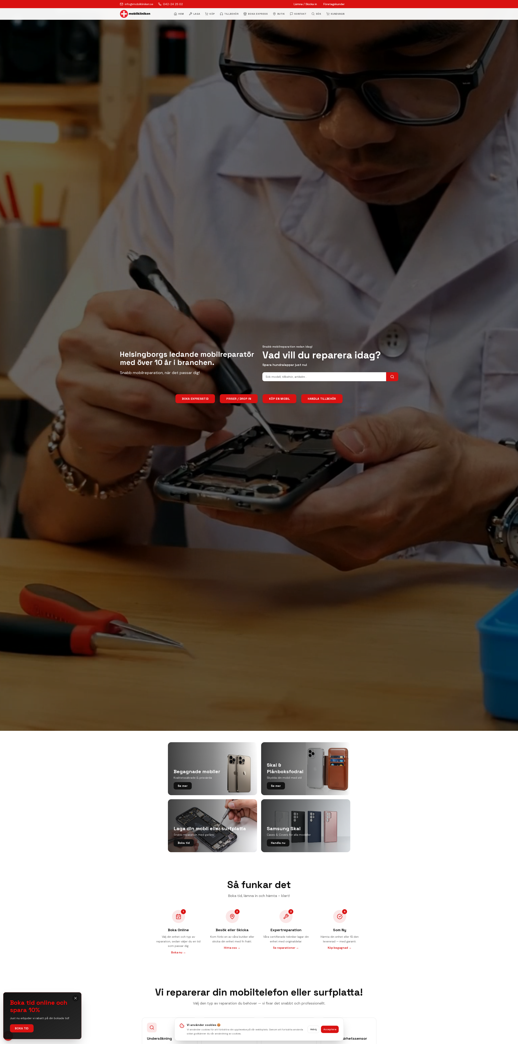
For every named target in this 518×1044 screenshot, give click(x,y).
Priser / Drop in (238, 399)
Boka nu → (178, 952)
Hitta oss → (232, 948)
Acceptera (329, 1029)
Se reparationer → (286, 948)
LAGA (196, 13)
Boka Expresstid (195, 399)
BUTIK (281, 13)
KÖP (212, 13)
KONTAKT (300, 13)
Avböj (313, 1029)
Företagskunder (334, 4)
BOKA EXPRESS (258, 13)
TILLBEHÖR (231, 13)
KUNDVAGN (338, 13)
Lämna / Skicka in (305, 4)
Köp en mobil (279, 399)
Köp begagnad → (340, 948)
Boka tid (22, 1028)
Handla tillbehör (322, 399)
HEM (181, 13)
